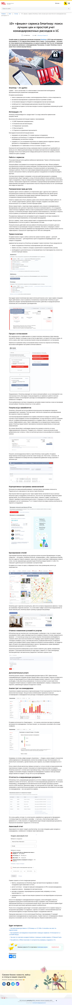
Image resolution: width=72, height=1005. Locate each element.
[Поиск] (68, 8)
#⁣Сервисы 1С (45, 35)
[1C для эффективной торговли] (8, 3)
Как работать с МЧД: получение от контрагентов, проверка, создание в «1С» (33, 940)
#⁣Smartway (39, 35)
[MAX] (17, 984)
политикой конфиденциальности (39, 1002)
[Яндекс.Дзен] (8, 984)
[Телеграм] (13, 984)
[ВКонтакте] (10, 956)
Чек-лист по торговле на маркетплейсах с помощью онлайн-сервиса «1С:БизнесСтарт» (36, 937)
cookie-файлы (29, 1000)
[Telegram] (14, 956)
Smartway (43, 39)
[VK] (4, 984)
